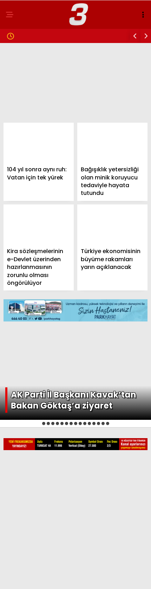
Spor (17, 129)
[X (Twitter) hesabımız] (48, 577)
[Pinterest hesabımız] (96, 577)
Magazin (22, 86)
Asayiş (19, 143)
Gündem (21, 58)
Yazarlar (23, 158)
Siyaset (21, 101)
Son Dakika (25, 72)
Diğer (18, 186)
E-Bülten (22, 172)
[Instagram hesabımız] (72, 577)
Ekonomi (22, 115)
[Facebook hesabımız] (25, 577)
